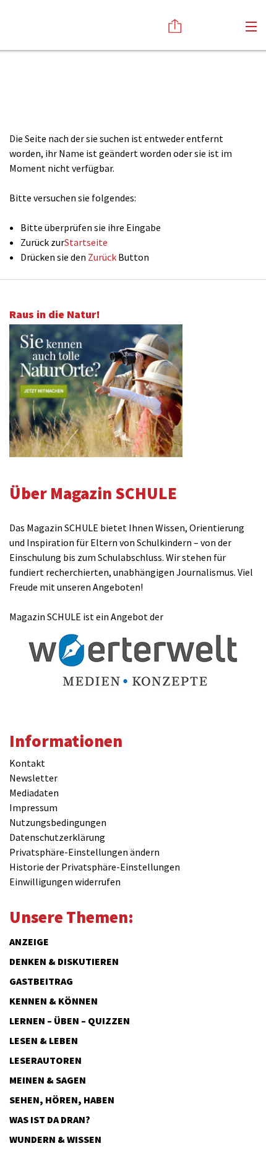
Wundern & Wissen (55, 1139)
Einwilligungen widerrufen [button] (65, 881)
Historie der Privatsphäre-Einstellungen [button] (94, 867)
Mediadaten (34, 792)
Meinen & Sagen (47, 1080)
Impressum (33, 807)
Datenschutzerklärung (57, 837)
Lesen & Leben (43, 1040)
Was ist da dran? (49, 1119)
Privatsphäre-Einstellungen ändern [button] (84, 852)
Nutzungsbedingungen (57, 822)
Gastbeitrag (41, 981)
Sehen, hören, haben (61, 1099)
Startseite (86, 242)
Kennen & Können (53, 1001)
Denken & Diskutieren (64, 961)
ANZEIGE (29, 941)
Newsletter (33, 778)
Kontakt (27, 763)
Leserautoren (45, 1060)
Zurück (102, 257)
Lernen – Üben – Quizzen (69, 1020)
